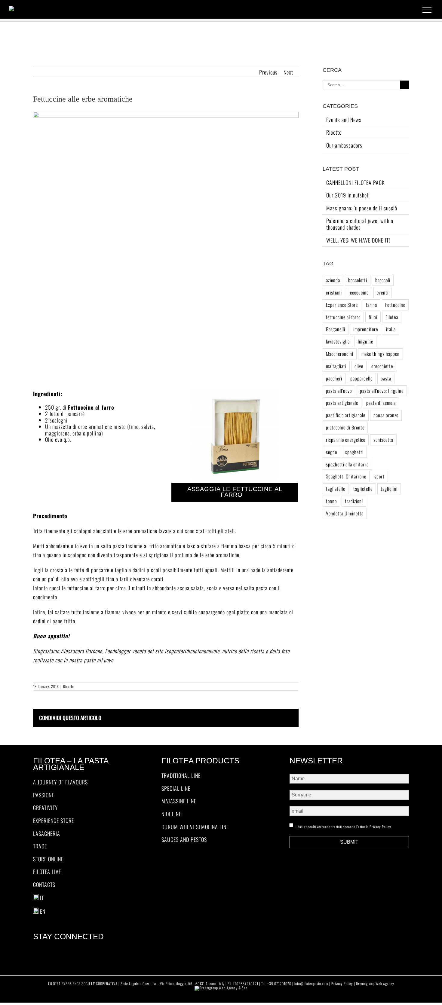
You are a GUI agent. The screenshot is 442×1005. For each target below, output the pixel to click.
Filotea (391, 317)
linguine (365, 341)
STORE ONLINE (48, 859)
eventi (382, 292)
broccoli (382, 280)
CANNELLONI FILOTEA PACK (355, 182)
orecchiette (382, 366)
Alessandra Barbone (81, 651)
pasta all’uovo (339, 390)
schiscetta (383, 439)
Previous (268, 72)
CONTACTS (44, 884)
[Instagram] (90, 952)
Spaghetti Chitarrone (346, 476)
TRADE (40, 846)
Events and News (343, 120)
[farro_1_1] (234, 392)
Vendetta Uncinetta (345, 513)
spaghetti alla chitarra (347, 464)
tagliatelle (335, 488)
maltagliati (336, 366)
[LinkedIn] (99, 952)
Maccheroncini (339, 353)
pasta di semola (381, 402)
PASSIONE (43, 795)
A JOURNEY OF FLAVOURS (60, 782)
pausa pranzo (385, 415)
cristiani (334, 292)
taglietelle (363, 488)
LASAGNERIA (46, 833)
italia (391, 329)
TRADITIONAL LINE (181, 775)
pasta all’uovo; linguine (382, 390)
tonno (331, 501)
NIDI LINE (171, 814)
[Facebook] (82, 952)
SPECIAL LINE (175, 788)
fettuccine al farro (343, 317)
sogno (331, 452)
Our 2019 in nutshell (348, 195)
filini (373, 317)
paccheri (334, 378)
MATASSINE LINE (178, 801)
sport (379, 476)
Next (288, 72)
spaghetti (354, 452)
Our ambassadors (344, 145)
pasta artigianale (342, 402)
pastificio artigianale (345, 415)
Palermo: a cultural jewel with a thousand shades (359, 224)
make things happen (380, 353)
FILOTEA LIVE (47, 872)
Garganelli (335, 329)
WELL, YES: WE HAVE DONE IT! (358, 240)
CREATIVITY (45, 808)
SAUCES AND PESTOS (184, 839)
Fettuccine (395, 304)
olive (359, 366)
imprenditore (365, 329)
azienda (333, 280)
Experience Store (342, 304)
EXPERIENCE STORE (53, 820)
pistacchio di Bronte (345, 427)
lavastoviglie (338, 341)
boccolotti (357, 280)
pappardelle (361, 378)
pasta (386, 378)
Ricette (68, 686)
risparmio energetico (345, 439)
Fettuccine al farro (91, 407)
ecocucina (359, 292)
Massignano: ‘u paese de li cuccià (361, 208)
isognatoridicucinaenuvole (192, 651)
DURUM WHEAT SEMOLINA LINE (195, 827)
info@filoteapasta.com (311, 983)
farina (371, 304)
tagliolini (389, 488)
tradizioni (354, 501)
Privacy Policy (380, 826)
